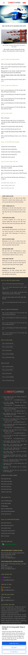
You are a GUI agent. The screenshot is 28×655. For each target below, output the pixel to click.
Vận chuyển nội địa (6, 528)
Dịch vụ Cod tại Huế (6, 350)
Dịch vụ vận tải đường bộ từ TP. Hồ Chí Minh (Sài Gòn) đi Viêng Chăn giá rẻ (13, 99)
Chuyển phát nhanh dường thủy (9, 149)
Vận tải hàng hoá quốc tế (7, 525)
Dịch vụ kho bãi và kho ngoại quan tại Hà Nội (12, 170)
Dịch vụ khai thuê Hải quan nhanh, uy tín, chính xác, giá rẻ (14, 136)
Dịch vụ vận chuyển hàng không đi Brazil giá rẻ (12, 64)
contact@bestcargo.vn (10, 557)
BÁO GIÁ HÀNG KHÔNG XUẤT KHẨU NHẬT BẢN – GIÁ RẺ (13, 76)
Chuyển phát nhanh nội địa (7, 533)
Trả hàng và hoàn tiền (6, 484)
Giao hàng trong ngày (6, 481)
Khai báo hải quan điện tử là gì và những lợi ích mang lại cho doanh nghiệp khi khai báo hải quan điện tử (13, 122)
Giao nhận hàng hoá (6, 523)
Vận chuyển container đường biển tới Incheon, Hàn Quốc (14, 46)
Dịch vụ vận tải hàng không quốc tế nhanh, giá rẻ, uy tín (13, 80)
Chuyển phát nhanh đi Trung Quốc (15, 609)
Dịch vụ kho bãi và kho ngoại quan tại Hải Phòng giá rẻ (14, 173)
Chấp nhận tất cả (14, 643)
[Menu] (4, 2)
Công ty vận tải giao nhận (7, 607)
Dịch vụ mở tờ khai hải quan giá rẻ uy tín (11, 129)
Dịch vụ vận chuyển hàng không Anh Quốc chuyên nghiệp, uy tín (13, 67)
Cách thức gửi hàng (6, 486)
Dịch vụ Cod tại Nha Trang (8, 357)
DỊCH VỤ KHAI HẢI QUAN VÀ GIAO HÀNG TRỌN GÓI (13, 132)
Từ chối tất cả (14, 651)
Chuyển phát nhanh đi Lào (7, 611)
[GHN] (10, 544)
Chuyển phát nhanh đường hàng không (11, 152)
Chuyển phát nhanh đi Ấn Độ (14, 614)
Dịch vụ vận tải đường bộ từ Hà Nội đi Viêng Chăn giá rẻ (13, 103)
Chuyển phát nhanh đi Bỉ (20, 616)
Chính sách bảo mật (6, 514)
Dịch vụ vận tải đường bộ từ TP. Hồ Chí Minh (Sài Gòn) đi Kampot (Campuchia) (13, 91)
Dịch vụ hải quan (5, 118)
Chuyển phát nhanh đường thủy (9, 154)
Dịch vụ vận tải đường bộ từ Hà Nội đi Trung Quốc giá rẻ (13, 95)
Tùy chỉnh (14, 647)
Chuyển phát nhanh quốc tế (8, 157)
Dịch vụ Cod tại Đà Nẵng (7, 354)
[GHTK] (3, 544)
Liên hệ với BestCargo (6, 501)
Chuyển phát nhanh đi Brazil (12, 620)
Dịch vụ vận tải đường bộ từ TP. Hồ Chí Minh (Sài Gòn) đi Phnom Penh (13, 108)
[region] (14, 639)
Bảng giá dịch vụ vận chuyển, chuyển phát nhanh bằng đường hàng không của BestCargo (13, 71)
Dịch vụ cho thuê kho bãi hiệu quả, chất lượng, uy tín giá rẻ (13, 178)
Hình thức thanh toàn (6, 489)
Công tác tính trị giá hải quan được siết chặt (12, 126)
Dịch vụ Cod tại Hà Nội (7, 347)
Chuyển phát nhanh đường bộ (8, 146)
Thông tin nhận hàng (6, 492)
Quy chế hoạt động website (8, 511)
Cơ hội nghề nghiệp (6, 503)
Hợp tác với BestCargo (6, 508)
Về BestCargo (4, 506)
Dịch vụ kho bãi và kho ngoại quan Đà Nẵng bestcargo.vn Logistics (12, 167)
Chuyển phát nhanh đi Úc (7, 618)
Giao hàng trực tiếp (6, 478)
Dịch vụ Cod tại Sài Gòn (7, 343)
